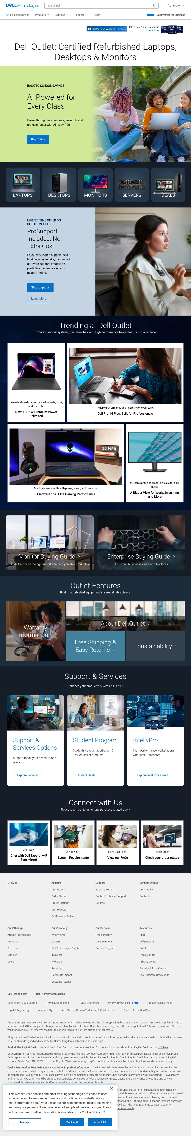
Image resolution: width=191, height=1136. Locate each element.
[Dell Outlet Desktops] (59, 185)
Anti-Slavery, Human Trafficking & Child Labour (88, 1010)
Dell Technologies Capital (65, 948)
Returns (100, 902)
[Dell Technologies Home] (22, 5)
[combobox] (101, 6)
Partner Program (105, 948)
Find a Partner (104, 934)
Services (12, 954)
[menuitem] (42, 15)
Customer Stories (61, 981)
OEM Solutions (104, 941)
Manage (25, 1122)
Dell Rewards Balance (63, 916)
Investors (56, 954)
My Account (58, 889)
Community (146, 889)
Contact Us (146, 896)
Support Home (104, 889)
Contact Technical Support (111, 896)
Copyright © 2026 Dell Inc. (22, 1002)
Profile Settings (60, 902)
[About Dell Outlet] (125, 616)
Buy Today (38, 139)
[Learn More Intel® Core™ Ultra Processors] (172, 28)
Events (143, 948)
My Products (58, 909)
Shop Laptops (40, 287)
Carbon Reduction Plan (137, 1010)
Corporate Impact (61, 974)
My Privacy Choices (119, 1002)
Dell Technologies (17, 993)
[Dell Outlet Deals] (168, 185)
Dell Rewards (147, 941)
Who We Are (58, 934)
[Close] (111, 1088)
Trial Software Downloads (154, 974)
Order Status (58, 896)
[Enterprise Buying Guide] (141, 542)
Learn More (153, 30)
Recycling (56, 968)
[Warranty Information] (35, 631)
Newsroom (57, 961)
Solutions (12, 948)
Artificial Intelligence (19, 934)
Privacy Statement (88, 1002)
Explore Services (27, 775)
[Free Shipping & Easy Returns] (95, 646)
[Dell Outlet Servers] (132, 185)
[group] (35, 740)
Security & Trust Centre (153, 968)
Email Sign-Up (147, 954)
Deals (10, 961)
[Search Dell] (155, 5)
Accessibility (45, 1010)
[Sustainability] (155, 646)
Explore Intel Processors (152, 775)
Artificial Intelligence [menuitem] (17, 14)
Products (12, 941)
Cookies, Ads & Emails (159, 1002)
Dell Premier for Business (170, 14)
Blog (142, 934)
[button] (177, 5)
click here (163, 1047)
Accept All (100, 1122)
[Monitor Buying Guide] (50, 542)
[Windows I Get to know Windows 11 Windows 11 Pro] (107, 28)
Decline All (72, 1122)
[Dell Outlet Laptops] (23, 185)
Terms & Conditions (57, 1002)
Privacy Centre (148, 961)
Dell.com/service (94, 1078)
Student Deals (86, 775)
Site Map (12, 882)
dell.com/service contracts (119, 1108)
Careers (55, 941)
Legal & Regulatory (18, 1010)
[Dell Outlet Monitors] (95, 185)
